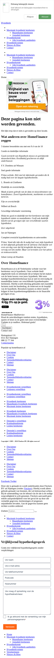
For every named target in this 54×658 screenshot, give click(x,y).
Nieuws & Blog (13, 45)
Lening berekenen (14, 426)
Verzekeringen (13, 652)
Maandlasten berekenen (22, 32)
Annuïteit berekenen (21, 35)
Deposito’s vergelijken (16, 421)
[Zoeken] (35, 511)
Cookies (10, 357)
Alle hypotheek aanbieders (23, 40)
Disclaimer (11, 352)
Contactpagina (7, 343)
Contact (10, 48)
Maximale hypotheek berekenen (21, 30)
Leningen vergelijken (16, 389)
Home (9, 634)
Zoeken (4, 511)
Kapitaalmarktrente (15, 423)
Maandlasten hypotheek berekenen (22, 404)
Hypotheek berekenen (16, 401)
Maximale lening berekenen (19, 406)
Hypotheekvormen (15, 42)
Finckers (28, 488)
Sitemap (10, 365)
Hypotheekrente (14, 37)
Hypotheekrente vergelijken (19, 387)
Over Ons (11, 355)
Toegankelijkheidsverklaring (19, 360)
